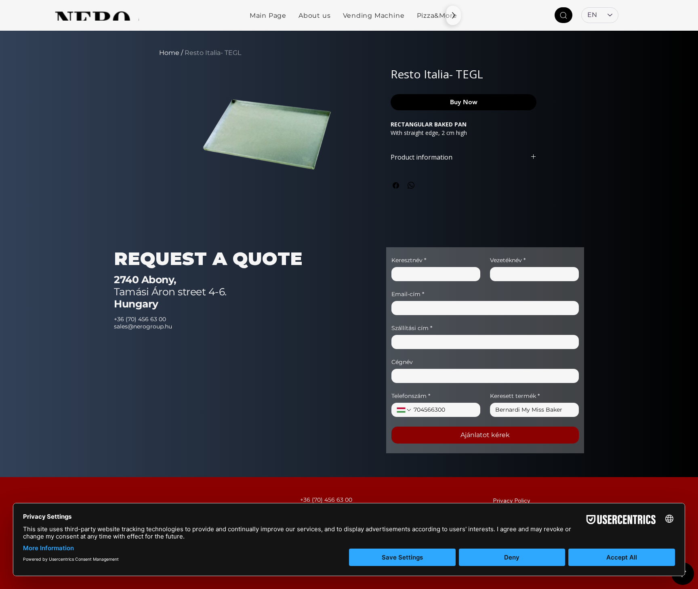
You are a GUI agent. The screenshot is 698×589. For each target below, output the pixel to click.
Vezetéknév (508, 260)
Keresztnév (408, 260)
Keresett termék (515, 396)
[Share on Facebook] (396, 185)
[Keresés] (563, 15)
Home (169, 53)
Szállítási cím (411, 328)
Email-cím (407, 294)
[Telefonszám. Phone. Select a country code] (404, 410)
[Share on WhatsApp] (411, 185)
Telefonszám (410, 396)
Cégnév (402, 362)
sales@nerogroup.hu (143, 326)
